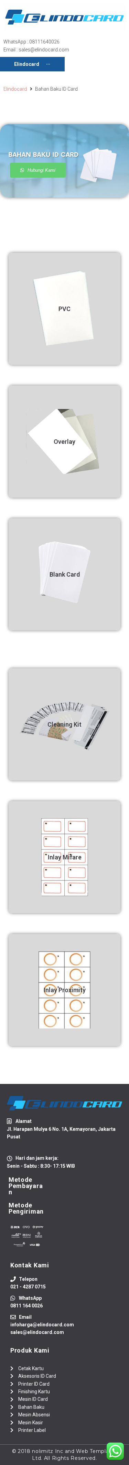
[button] (38, 170)
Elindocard (15, 89)
